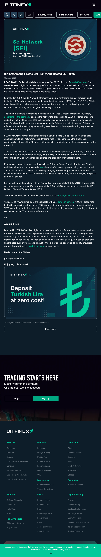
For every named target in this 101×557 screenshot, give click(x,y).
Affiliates (10, 452)
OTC (39, 475)
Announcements (75, 452)
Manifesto (72, 470)
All (29, 14)
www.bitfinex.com (35, 246)
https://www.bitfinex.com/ (71, 195)
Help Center (12, 509)
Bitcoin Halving (43, 500)
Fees (70, 461)
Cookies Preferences (77, 509)
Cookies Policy (74, 504)
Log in (22, 399)
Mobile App (42, 457)
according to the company (17, 116)
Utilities (71, 475)
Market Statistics (75, 466)
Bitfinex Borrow (43, 461)
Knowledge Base (44, 513)
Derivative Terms (75, 518)
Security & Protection (16, 470)
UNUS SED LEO (44, 470)
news (42, 167)
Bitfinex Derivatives (45, 484)
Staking (10, 457)
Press (39, 522)
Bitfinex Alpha (66, 14)
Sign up (50, 399)
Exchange (11, 448)
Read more (50, 329)
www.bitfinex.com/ (79, 82)
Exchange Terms (75, 513)
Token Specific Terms (77, 527)
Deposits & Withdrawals (17, 475)
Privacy (71, 500)
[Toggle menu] (93, 4)
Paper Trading (43, 518)
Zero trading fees (44, 527)
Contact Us (11, 504)
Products (84, 14)
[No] (97, 550)
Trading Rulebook (75, 531)
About (70, 448)
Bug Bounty (12, 527)
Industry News (45, 14)
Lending (10, 466)
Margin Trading (43, 452)
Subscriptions (43, 531)
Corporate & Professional (17, 461)
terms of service (66, 202)
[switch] (21, 15)
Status (9, 513)
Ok (50, 553)
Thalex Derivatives (45, 489)
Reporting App (43, 466)
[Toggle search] (7, 15)
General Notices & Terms (78, 522)
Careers (71, 457)
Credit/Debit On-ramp (16, 479)
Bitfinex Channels (14, 500)
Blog (39, 509)
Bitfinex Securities (75, 484)
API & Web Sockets (15, 523)
